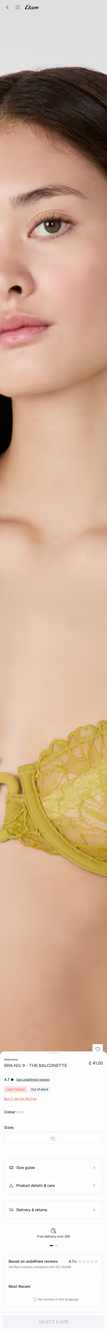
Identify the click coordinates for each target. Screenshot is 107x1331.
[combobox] (53, 1138)
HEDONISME (11, 1059)
